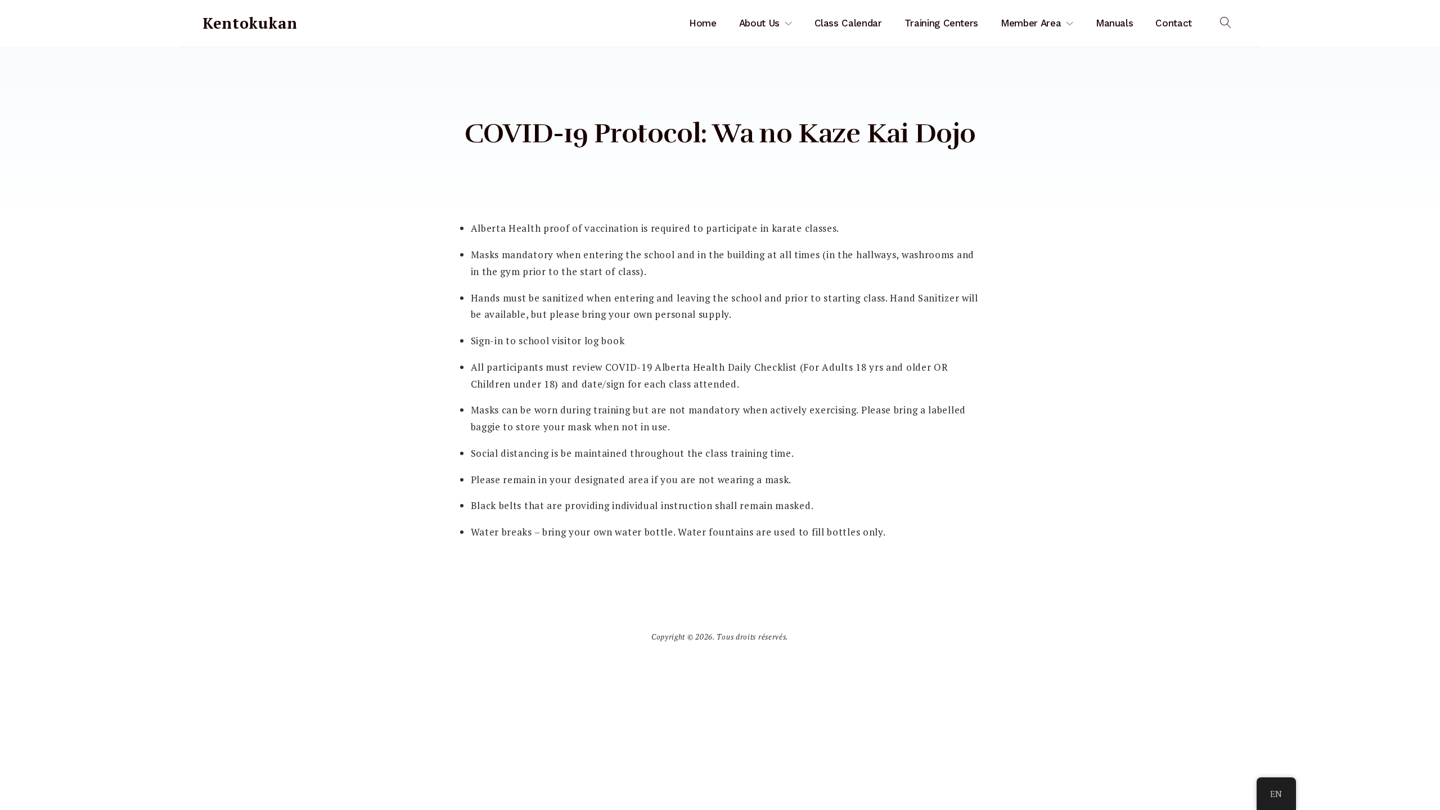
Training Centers (941, 23)
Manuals (1114, 23)
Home (703, 23)
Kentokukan (250, 23)
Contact (1173, 23)
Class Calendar (848, 23)
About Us (759, 23)
